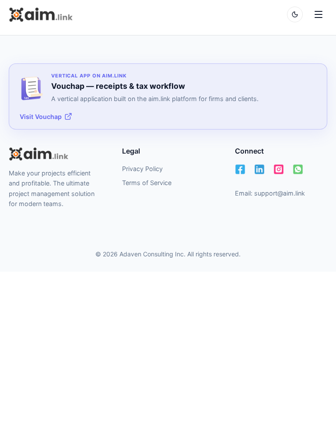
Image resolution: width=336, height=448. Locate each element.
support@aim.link (279, 193)
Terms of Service (147, 182)
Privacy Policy (142, 168)
